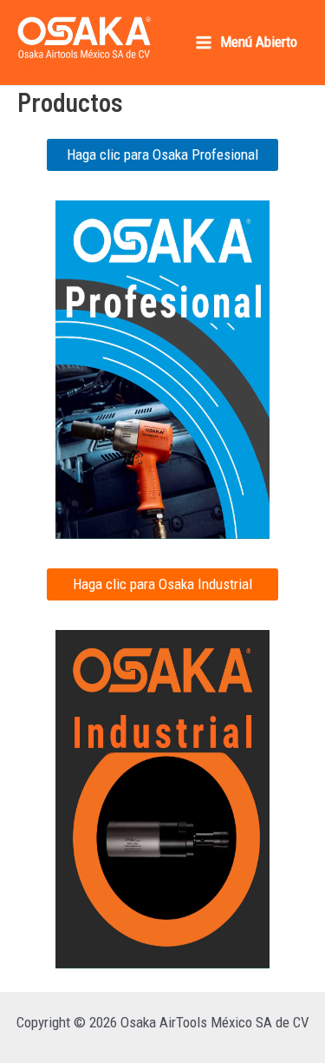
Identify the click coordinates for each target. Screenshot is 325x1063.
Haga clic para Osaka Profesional (162, 154)
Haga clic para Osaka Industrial (162, 584)
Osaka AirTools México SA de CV (75, 65)
